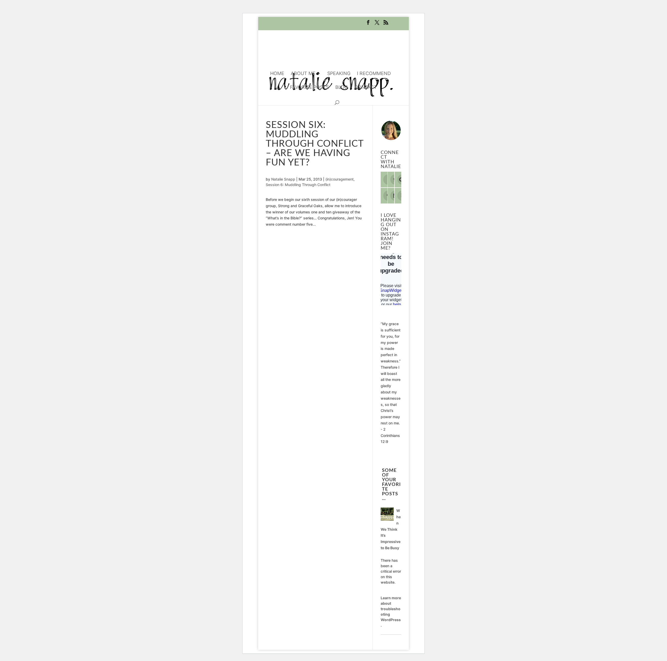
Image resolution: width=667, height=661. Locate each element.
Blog (341, 87)
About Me (303, 74)
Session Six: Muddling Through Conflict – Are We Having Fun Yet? (314, 143)
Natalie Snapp (283, 179)
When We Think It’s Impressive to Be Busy (391, 529)
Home (277, 74)
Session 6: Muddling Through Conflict (298, 184)
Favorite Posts (309, 87)
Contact (365, 87)
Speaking (338, 74)
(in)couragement (339, 179)
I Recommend (374, 74)
